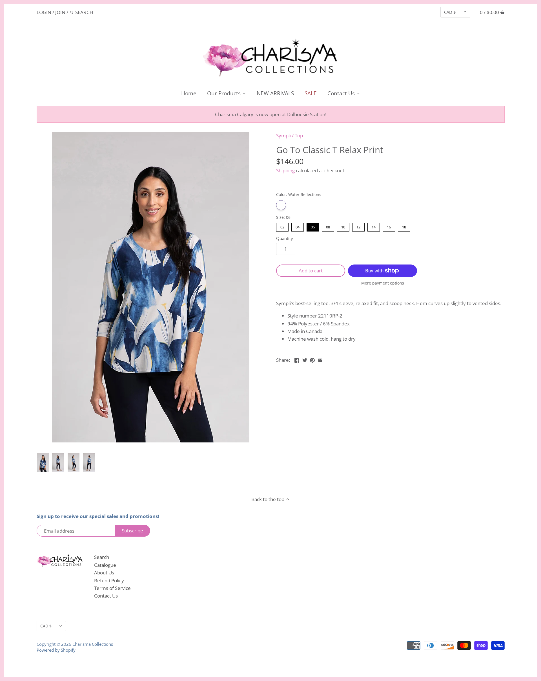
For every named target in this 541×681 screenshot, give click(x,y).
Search (101, 557)
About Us (104, 572)
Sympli (283, 135)
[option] (43, 463)
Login (44, 12)
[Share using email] (320, 359)
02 (282, 226)
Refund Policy (109, 580)
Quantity (284, 238)
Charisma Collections (92, 644)
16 (389, 226)
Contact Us (106, 595)
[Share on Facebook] (296, 359)
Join (60, 12)
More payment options (382, 283)
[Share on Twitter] (304, 359)
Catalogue (105, 565)
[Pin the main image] (312, 359)
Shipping (285, 170)
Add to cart (311, 270)
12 (358, 226)
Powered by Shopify (56, 650)
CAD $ (450, 12)
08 (328, 226)
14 (373, 226)
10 (343, 226)
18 (404, 226)
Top (299, 135)
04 (297, 226)
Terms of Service (112, 588)
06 (313, 226)
